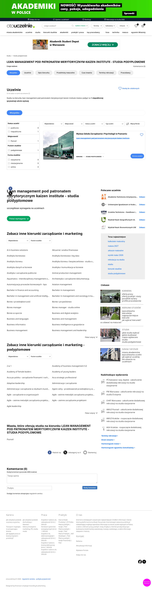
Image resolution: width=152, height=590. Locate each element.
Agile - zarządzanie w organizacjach (23, 394)
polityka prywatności (43, 579)
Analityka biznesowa (16, 255)
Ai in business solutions (17, 250)
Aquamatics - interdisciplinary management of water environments (28, 278)
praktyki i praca (77, 32)
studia (37, 32)
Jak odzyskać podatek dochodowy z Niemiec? (30, 522)
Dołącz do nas (35, 19)
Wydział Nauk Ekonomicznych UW (122, 227)
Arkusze (122, 26)
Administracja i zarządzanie (64, 383)
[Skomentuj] (10, 198)
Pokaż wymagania (17, 218)
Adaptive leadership (16, 383)
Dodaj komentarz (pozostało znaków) (22, 472)
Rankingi (87, 19)
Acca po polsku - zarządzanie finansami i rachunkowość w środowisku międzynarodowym (28, 377)
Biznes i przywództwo (62, 301)
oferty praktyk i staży (131, 296)
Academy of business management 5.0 (69, 366)
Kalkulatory (109, 26)
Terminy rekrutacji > (109, 436)
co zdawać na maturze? (110, 322)
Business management (17, 330)
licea (107, 32)
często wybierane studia (130, 338)
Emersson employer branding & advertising (30, 586)
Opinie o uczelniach (62, 19)
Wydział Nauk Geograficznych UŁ (121, 220)
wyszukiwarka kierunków (128, 312)
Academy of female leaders (19, 371)
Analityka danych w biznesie (19, 267)
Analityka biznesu (15, 261)
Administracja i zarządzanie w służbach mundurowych (28, 389)
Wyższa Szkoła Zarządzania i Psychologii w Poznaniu (101, 133)
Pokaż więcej (90, 337)
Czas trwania (87, 73)
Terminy (96, 26)
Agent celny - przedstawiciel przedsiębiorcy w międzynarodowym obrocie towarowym (73, 389)
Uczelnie (27, 73)
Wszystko (13, 73)
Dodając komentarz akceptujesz (25, 493)
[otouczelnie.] (21, 25)
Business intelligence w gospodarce (68, 324)
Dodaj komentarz (90, 488)
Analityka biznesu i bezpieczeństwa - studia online (73, 261)
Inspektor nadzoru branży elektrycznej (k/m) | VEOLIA (48, 545)
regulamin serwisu (36, 493)
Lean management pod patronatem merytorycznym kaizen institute (102, 138)
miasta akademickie (14, 32)
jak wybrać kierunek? (131, 320)
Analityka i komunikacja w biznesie (67, 267)
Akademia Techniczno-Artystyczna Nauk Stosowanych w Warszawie (126, 197)
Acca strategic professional (64, 377)
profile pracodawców (131, 301)
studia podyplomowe (131, 342)
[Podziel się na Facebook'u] (10, 188)
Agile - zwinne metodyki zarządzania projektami (73, 394)
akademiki (64, 32)
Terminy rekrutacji (106, 73)
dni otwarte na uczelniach (128, 360)
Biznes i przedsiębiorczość (19, 301)
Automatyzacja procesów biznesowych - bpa (27, 284)
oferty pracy (127, 294)
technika (115, 32)
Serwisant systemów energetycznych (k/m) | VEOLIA (48, 529)
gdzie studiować (129, 335)
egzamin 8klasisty (138, 32)
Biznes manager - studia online (66, 307)
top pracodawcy (93, 32)
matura (125, 32)
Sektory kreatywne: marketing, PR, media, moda (30, 529)
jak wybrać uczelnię (131, 357)
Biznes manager (14, 307)
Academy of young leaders (64, 371)
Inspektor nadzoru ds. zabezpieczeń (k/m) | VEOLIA (49, 522)
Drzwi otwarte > (107, 440)
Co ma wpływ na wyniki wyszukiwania (18, 93)
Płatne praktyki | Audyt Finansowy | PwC (65, 540)
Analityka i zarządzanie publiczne (21, 273)
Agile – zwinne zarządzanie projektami (69, 400)
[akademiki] (76, 9)
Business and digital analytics (65, 313)
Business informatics (16, 324)
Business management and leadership (69, 330)
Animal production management (66, 273)
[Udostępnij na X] (10, 193)
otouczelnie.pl (11, 579)
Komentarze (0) (139, 66)
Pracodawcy (125, 73)
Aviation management (62, 284)
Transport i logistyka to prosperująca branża (13, 529)
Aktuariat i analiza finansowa (65, 250)
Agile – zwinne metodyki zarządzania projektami (28, 400)
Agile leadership (14, 406)
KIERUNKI (79, 156)
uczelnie (29, 32)
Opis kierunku (44, 73)
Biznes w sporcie (14, 313)
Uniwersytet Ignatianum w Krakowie (123, 204)
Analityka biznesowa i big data (65, 255)
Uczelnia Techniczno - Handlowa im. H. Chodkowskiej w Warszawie (126, 212)
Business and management (64, 318)
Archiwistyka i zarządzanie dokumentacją (70, 278)
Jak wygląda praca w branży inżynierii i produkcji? (13, 536)
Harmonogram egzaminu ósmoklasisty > (118, 447)
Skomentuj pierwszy (146, 582)
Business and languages (18, 318)
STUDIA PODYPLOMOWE (94, 156)
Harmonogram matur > (111, 444)
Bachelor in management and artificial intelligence (28, 296)
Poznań (10, 439)
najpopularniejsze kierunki (130, 316)
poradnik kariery (129, 298)
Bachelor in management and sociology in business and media (73, 296)
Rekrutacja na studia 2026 (115, 19)
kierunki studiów (50, 32)
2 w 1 (9, 366)
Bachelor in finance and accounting (23, 290)
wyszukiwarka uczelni (132, 354)
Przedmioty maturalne (66, 73)
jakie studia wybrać (131, 332)
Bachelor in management (63, 290)
